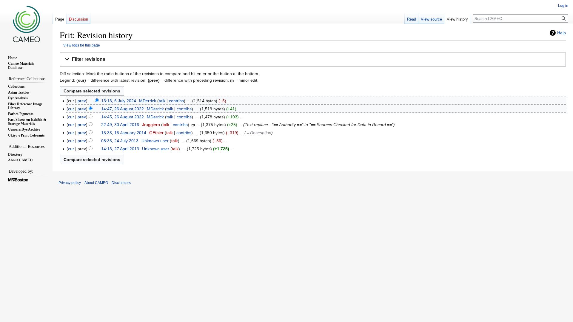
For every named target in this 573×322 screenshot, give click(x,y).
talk (162, 100)
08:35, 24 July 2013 (119, 140)
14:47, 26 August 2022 (122, 108)
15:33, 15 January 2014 (123, 132)
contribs (176, 100)
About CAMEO (96, 183)
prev (82, 100)
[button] (313, 59)
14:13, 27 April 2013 (120, 148)
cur (71, 108)
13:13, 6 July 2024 (118, 100)
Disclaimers (121, 183)
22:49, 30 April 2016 (120, 124)
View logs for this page (81, 45)
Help (561, 32)
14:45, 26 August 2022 (122, 116)
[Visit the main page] (26, 24)
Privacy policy (69, 183)
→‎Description (258, 132)
